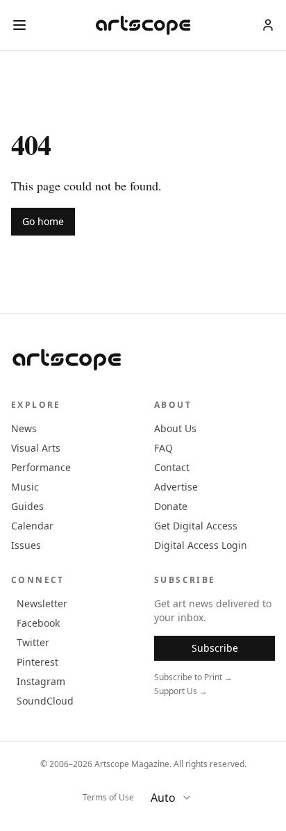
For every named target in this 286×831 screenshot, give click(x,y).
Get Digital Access (195, 525)
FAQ (163, 447)
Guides (27, 506)
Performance (41, 467)
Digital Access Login (200, 545)
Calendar (32, 525)
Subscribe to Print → (193, 677)
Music (25, 486)
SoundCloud (45, 700)
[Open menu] (19, 25)
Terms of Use (108, 797)
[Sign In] (267, 25)
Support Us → (181, 691)
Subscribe (215, 648)
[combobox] (177, 797)
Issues (26, 545)
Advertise (176, 486)
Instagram (41, 681)
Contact (172, 467)
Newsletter (42, 603)
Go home (43, 221)
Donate (170, 506)
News (24, 428)
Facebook (38, 623)
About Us (175, 428)
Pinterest (37, 661)
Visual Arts (35, 447)
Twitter (33, 642)
